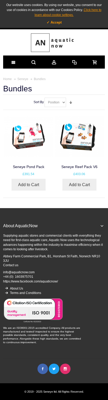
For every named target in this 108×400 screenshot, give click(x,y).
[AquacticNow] (54, 42)
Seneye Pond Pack (28, 167)
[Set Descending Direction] (71, 102)
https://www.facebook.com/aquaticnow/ (30, 281)
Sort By (39, 102)
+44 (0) (18, 277)
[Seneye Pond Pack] (28, 136)
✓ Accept (54, 22)
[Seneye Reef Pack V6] (79, 136)
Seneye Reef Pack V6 (79, 167)
